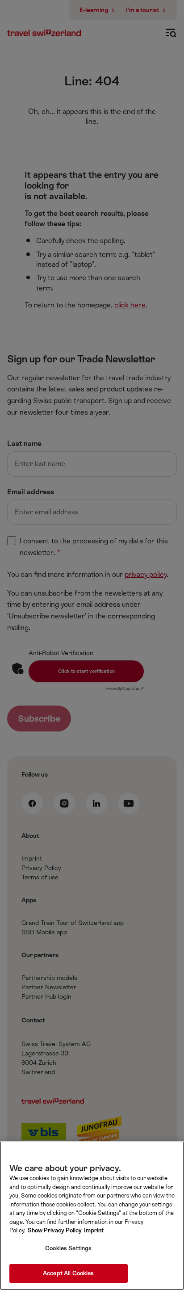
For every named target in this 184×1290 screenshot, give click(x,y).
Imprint (94, 1230)
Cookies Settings (68, 1248)
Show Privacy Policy (55, 1230)
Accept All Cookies (68, 1273)
